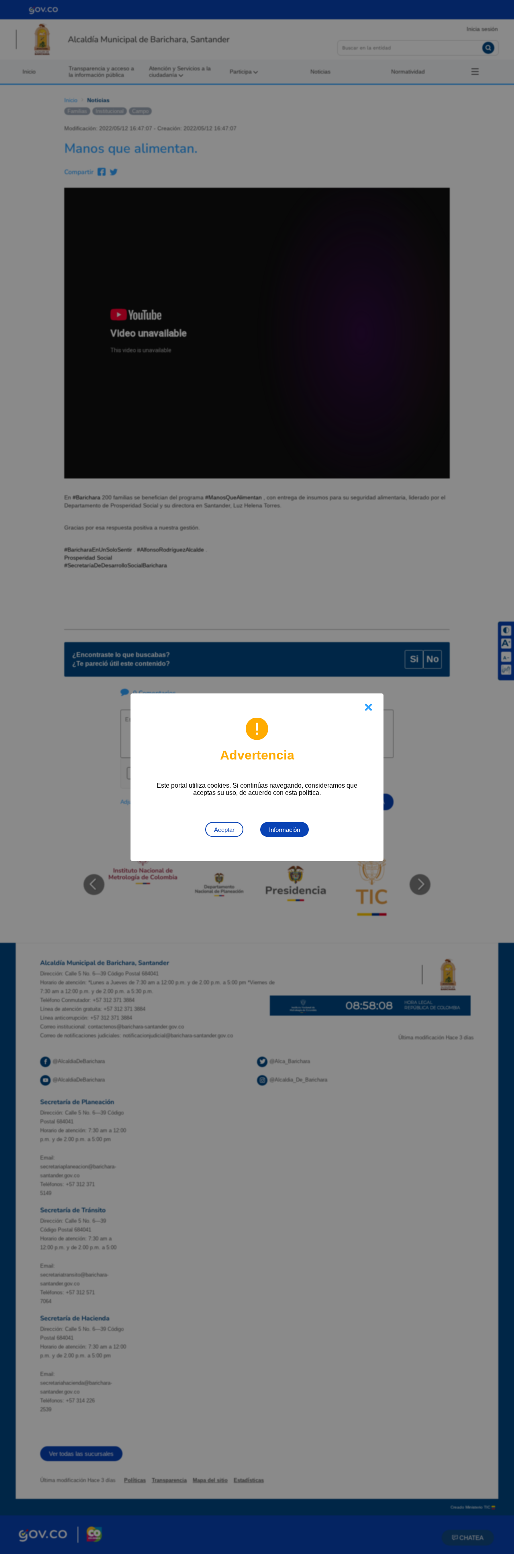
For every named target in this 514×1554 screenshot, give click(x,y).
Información (284, 829)
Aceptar (224, 829)
